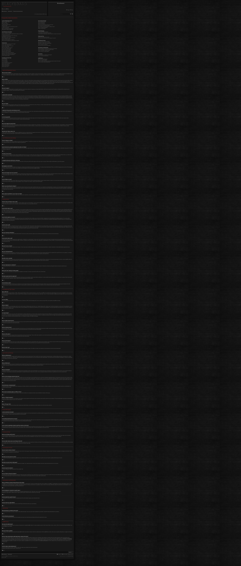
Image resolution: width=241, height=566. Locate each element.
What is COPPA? (4, 22)
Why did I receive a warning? (6, 51)
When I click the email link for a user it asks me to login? (10, 40)
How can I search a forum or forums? (44, 41)
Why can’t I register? (5, 23)
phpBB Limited (30, 525)
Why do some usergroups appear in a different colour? (46, 26)
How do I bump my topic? (6, 55)
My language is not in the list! (6, 36)
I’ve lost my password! (5, 27)
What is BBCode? (4, 58)
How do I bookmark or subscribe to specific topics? (46, 49)
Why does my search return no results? (44, 42)
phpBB (35, 168)
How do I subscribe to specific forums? (44, 50)
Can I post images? (5, 61)
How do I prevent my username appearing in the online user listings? (12, 33)
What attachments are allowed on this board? (45, 54)
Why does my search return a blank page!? (44, 43)
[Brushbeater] (14, 3)
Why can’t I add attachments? (6, 50)
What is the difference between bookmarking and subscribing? (47, 48)
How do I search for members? (43, 44)
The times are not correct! (6, 34)
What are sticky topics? (5, 64)
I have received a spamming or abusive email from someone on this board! (49, 33)
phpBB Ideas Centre (47, 531)
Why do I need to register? (6, 21)
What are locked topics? (5, 65)
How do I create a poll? (5, 46)
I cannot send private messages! (43, 31)
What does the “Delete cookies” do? (7, 29)
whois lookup (4, 538)
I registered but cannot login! (6, 24)
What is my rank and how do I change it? (8, 39)
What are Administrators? (42, 21)
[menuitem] (71, 10)
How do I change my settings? (6, 32)
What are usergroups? (41, 23)
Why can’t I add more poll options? (7, 47)
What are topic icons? (5, 66)
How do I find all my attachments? (43, 55)
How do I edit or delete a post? (6, 44)
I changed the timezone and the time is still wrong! (9, 35)
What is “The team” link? (42, 28)
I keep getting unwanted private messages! (44, 32)
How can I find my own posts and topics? (44, 45)
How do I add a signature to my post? (7, 45)
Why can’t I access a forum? (6, 49)
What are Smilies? (4, 60)
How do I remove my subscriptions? (43, 51)
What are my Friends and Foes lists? (43, 37)
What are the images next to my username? (8, 37)
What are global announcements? (7, 62)
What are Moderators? (41, 22)
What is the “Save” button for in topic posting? (9, 53)
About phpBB (4, 526)
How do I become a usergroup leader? (44, 25)
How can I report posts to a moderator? (8, 52)
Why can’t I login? (4, 25)
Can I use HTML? (4, 59)
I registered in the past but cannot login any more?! (9, 26)
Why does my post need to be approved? (8, 54)
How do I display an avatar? (6, 38)
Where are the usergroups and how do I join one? (45, 24)
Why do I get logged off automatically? (7, 28)
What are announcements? (6, 63)
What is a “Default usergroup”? (43, 27)
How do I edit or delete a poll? (6, 48)
